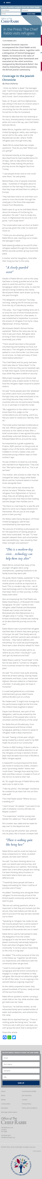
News (3, 1095)
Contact (24, 1100)
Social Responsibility (29, 1091)
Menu (8, 3)
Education (4, 1108)
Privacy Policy (26, 1104)
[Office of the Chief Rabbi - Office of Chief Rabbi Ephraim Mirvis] (10, 22)
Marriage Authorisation (9, 1112)
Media (3, 1100)
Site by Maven (37, 1151)
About (3, 1091)
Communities (5, 1104)
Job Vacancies (27, 1095)
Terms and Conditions (29, 1108)
